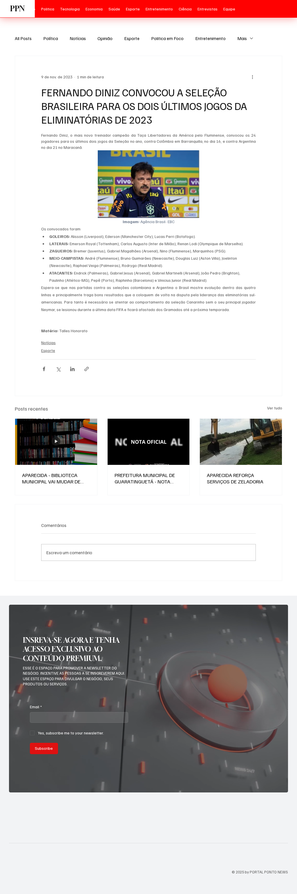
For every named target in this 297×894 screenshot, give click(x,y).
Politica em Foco (167, 38)
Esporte (132, 38)
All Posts (23, 38)
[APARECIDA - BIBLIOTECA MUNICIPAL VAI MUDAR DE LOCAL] (56, 442)
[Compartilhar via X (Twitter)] (58, 369)
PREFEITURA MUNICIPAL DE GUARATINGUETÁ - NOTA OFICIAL (145, 478)
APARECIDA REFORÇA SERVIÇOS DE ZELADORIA (235, 478)
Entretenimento (210, 38)
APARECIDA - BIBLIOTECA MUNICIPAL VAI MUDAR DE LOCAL (51, 478)
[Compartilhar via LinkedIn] (72, 369)
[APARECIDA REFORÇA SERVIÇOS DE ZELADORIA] (241, 442)
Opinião (105, 38)
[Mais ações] (252, 76)
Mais (242, 38)
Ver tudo (274, 407)
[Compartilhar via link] (86, 369)
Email (36, 706)
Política (50, 38)
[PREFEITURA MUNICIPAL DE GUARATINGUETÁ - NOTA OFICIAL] (149, 442)
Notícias (78, 38)
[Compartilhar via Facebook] (44, 369)
